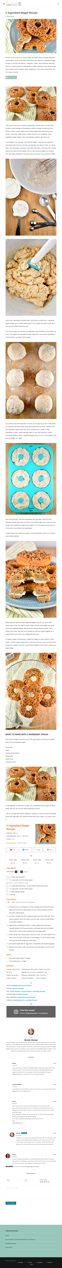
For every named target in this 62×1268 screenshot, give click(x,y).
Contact (7, 1235)
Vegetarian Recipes (39, 991)
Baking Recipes (23, 994)
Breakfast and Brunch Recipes (22, 985)
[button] (7, 843)
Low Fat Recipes (26, 991)
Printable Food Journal (11, 1243)
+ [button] (21, 871)
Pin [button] (13, 849)
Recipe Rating (43, 1179)
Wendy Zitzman (10, 16)
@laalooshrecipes (31, 1013)
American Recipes (18, 988)
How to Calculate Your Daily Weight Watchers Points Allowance (20, 1239)
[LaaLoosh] (13, 4)
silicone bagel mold (22, 642)
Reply (54, 1063)
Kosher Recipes (15, 991)
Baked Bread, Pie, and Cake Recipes (25, 1000)
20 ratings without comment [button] (32, 1166)
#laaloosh (44, 1013)
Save (38, 849)
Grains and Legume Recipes (26, 997)
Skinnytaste (31, 125)
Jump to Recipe (12, 77)
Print (50, 849)
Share (26, 849)
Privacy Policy (9, 1247)
